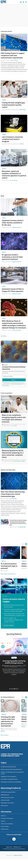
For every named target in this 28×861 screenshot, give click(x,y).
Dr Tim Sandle (13, 180)
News (3, 218)
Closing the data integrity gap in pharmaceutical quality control (13, 104)
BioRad (23, 726)
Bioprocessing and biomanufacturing (11, 769)
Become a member (8, 625)
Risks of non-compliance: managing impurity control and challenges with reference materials (14, 418)
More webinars (4, 735)
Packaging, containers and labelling (11, 782)
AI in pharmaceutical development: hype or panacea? (9, 566)
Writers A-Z (17, 847)
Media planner (5, 795)
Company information (7, 818)
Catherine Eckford (16, 227)
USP (16, 425)
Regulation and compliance (8, 776)
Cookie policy (4, 829)
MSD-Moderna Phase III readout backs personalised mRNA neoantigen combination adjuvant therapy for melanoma (14, 324)
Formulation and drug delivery (9, 779)
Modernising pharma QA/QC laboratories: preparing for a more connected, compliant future (12, 453)
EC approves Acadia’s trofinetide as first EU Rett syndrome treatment (12, 257)
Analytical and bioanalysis (8, 766)
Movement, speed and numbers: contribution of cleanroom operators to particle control (14, 174)
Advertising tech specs (7, 797)
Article (4, 100)
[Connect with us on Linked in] (14, 839)
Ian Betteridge (13, 498)
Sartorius (21, 144)
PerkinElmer (20, 666)
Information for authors (7, 803)
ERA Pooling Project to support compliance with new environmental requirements (12, 55)
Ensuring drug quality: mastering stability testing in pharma (14, 662)
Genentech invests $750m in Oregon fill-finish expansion (13, 290)
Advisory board (5, 800)
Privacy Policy (5, 385)
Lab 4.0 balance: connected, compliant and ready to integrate (12, 139)
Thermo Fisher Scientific (19, 461)
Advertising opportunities (8, 792)
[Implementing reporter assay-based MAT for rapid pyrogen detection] (9, 688)
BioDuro (3, 731)
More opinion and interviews (8, 574)
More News (4, 336)
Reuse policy (4, 805)
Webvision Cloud (18, 855)
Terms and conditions (7, 823)
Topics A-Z (9, 847)
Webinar (14, 657)
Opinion (3, 561)
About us (3, 815)
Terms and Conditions (16, 384)
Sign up (13, 380)
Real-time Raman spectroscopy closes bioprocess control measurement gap (13, 494)
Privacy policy (5, 826)
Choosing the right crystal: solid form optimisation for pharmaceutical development (8, 721)
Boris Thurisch (14, 60)
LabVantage (22, 109)
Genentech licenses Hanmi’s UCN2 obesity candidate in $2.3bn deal (12, 222)
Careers (3, 821)
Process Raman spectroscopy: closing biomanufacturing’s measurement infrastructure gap (18, 522)
